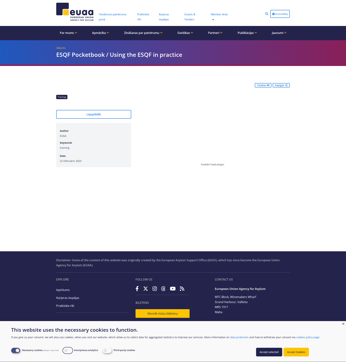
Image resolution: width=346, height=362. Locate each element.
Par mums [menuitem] (67, 33)
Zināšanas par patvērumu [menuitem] (142, 33)
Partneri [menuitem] (214, 33)
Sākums (61, 48)
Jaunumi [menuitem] (278, 33)
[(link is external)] (137, 288)
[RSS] (182, 288)
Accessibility (281, 14)
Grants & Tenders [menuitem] (189, 16)
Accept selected (269, 352)
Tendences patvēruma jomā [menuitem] (112, 16)
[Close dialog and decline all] (343, 323)
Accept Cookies (296, 352)
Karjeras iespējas (67, 298)
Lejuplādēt (93, 114)
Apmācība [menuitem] (99, 33)
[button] (266, 13)
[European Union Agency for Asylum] (75, 12)
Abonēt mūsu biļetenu (162, 313)
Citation (262, 85)
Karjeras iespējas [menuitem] (164, 16)
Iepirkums (63, 290)
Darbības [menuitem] (184, 33)
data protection (239, 337)
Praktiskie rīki (65, 306)
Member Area (219, 14)
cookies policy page (308, 337)
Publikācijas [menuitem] (246, 33)
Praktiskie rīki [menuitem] (143, 16)
